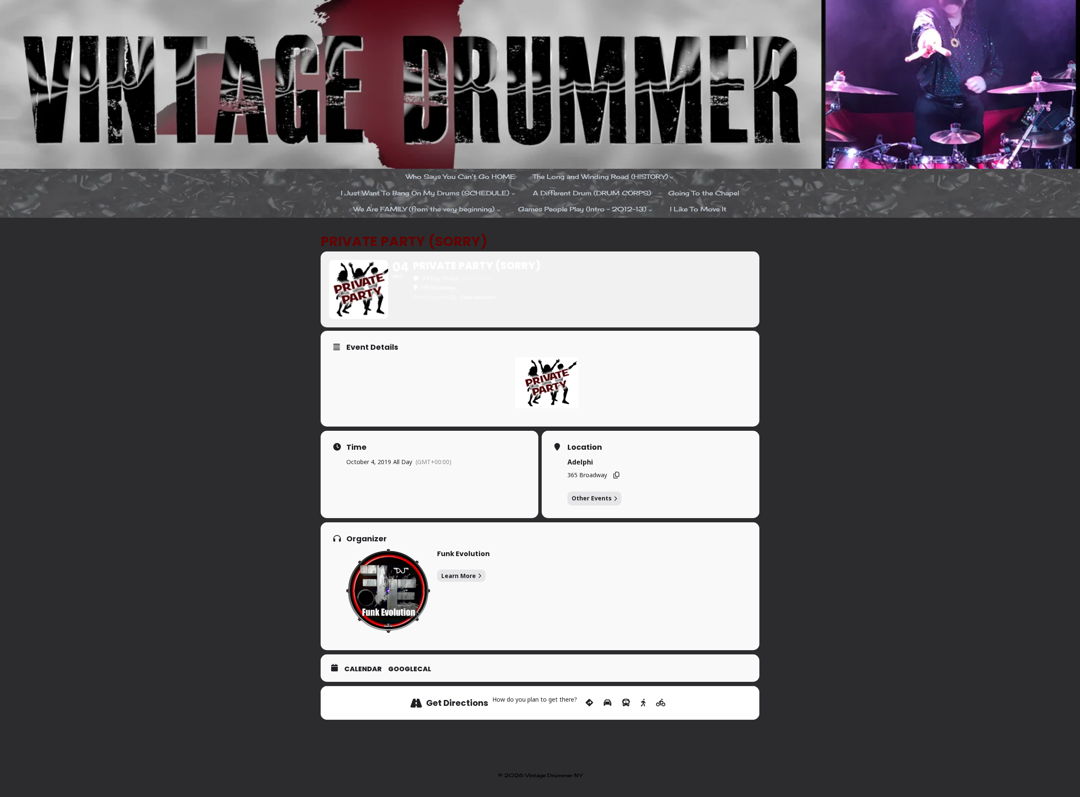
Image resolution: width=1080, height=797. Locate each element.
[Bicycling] (661, 703)
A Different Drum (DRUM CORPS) (592, 193)
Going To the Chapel (703, 193)
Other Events (592, 498)
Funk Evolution (463, 554)
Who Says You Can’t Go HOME (460, 177)
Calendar (363, 669)
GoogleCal (409, 669)
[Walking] (643, 703)
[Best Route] (589, 703)
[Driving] (607, 703)
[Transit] (626, 703)
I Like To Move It (698, 209)
